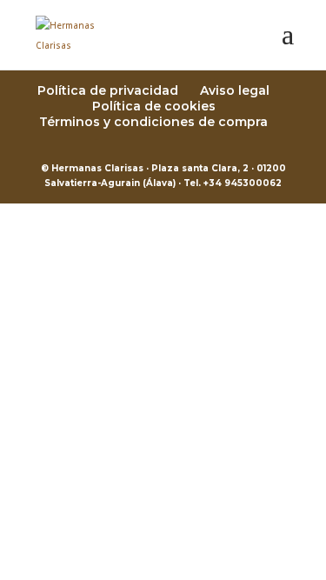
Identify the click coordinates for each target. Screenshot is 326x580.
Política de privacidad (107, 90)
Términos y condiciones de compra (153, 122)
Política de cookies (154, 106)
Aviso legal (234, 90)
